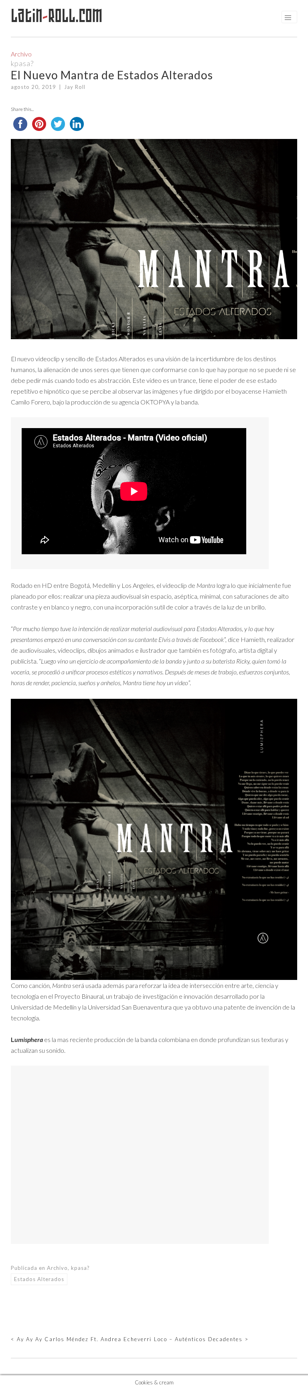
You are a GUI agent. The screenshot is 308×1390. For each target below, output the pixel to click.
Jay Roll (74, 87)
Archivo (21, 54)
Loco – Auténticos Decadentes (201, 1339)
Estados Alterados (39, 1279)
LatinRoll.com (57, 16)
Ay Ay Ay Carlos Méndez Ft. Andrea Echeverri (81, 1339)
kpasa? (22, 63)
